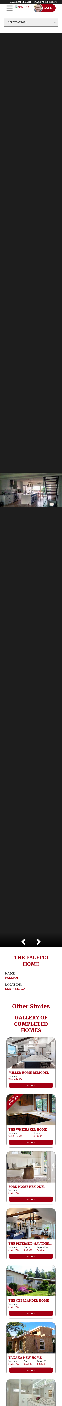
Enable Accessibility (45, 2)
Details (31, 1085)
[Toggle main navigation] (9, 8)
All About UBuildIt (20, 2)
